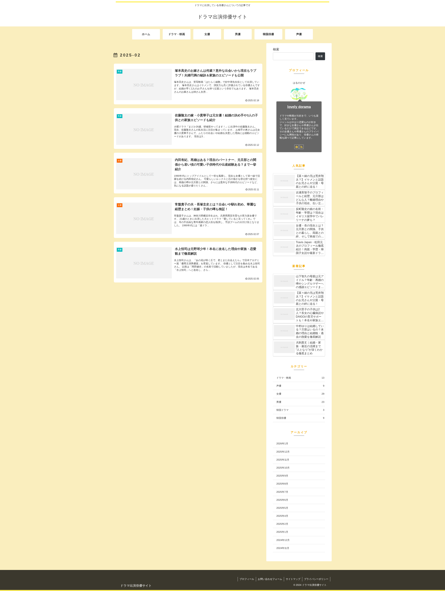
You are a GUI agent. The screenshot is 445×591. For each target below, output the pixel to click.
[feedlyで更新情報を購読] (296, 147)
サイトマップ (293, 579)
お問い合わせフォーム (270, 579)
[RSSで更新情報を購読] (301, 147)
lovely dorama (299, 107)
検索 (276, 49)
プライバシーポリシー (316, 579)
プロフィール (247, 579)
